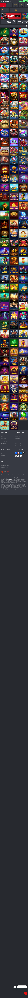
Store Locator (3, 446)
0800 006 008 (21, 478)
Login (26, 1)
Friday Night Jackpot (18, 443)
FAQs (2, 434)
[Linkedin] (21, 453)
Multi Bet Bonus (17, 441)
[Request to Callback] (21, 456)
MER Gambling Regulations (5, 469)
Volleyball (2, 458)
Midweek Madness (17, 436)
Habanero (5, 10)
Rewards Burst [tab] (24, 22)
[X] (24, 453)
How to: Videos (3, 438)
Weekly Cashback (17, 438)
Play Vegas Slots (15, 6)
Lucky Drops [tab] (8, 22)
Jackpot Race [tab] (14, 22)
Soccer (2, 453)
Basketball (3, 455)
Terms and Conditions (4, 441)
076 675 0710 (11, 479)
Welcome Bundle (17, 434)
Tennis (2, 457)
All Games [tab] (3, 22)
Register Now (20, 1)
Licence (3, 477)
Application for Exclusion (5, 463)
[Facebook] (16, 453)
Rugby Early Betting (18, 445)
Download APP (3, 6)
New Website (9, 6)
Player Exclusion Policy (4, 465)
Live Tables (21, 6)
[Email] (18, 456)
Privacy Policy (3, 443)
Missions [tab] (19, 22)
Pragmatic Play (14, 10)
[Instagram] (18, 453)
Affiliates (2, 445)
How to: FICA (3, 436)
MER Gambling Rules (4, 467)
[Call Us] (16, 456)
